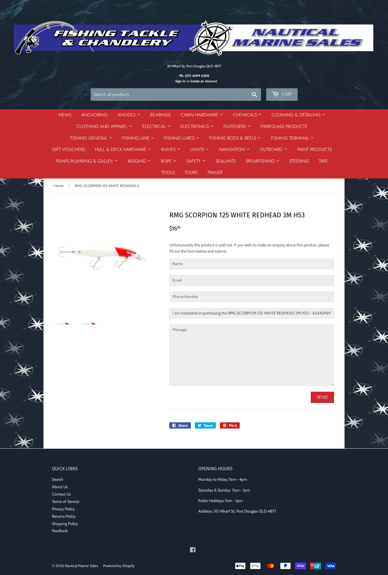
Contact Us (61, 494)
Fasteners (235, 126)
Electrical (154, 126)
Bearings (160, 115)
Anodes (127, 115)
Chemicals (245, 115)
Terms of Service (65, 501)
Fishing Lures (180, 138)
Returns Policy (64, 516)
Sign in (180, 81)
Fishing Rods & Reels (233, 138)
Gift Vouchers (68, 149)
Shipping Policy (65, 523)
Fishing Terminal (290, 138)
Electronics (195, 126)
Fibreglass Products (283, 126)
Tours (191, 172)
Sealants (226, 161)
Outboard (272, 149)
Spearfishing (261, 161)
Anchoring (94, 115)
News (65, 115)
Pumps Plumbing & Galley (85, 161)
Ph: (194, 76)
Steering (299, 161)
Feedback (60, 530)
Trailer (214, 172)
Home (59, 185)
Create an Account (203, 81)
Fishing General (89, 138)
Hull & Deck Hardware (121, 149)
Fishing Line (136, 138)
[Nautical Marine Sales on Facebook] (193, 550)
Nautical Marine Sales (81, 565)
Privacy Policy (63, 508)
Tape (323, 161)
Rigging (137, 161)
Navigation (232, 149)
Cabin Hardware (200, 115)
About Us (60, 486)
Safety (194, 161)
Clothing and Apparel (103, 126)
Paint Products (314, 149)
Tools (168, 172)
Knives (169, 149)
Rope (167, 161)
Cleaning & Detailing (297, 115)
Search (57, 479)
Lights (198, 149)
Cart (286, 94)
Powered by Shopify (119, 565)
